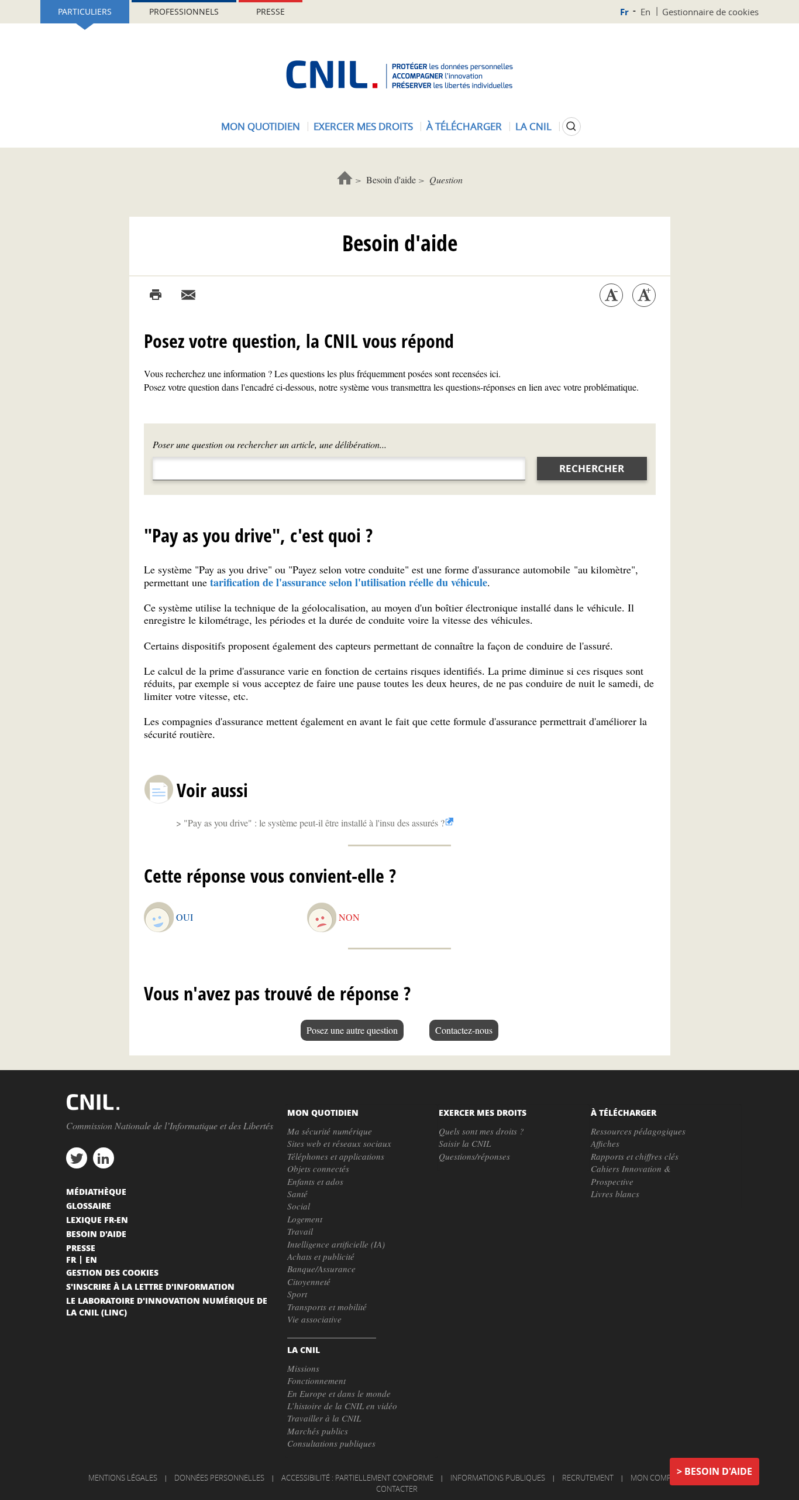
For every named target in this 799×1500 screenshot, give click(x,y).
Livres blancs (615, 1194)
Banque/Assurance (321, 1269)
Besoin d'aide (391, 179)
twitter (76, 1157)
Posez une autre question (352, 1030)
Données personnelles (219, 1477)
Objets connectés (318, 1168)
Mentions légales (122, 1477)
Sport (297, 1294)
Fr (624, 12)
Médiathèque (96, 1191)
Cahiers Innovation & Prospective (631, 1175)
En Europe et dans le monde (339, 1393)
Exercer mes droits (363, 126)
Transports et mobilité (327, 1307)
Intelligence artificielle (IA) (336, 1244)
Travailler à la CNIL (324, 1418)
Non (349, 917)
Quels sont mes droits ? (481, 1131)
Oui (184, 917)
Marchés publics (317, 1431)
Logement (304, 1219)
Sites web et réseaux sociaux (339, 1143)
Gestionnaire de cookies (710, 12)
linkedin (103, 1157)
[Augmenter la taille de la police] (644, 295)
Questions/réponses (474, 1156)
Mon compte (655, 1477)
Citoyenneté (308, 1281)
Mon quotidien (260, 126)
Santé (297, 1194)
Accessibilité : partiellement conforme (357, 1477)
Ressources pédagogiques (638, 1131)
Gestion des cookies (112, 1272)
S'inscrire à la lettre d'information (150, 1286)
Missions (303, 1368)
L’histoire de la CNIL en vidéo (342, 1406)
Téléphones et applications (335, 1156)
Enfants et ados (315, 1181)
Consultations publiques (331, 1443)
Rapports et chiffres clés (635, 1156)
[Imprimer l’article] (155, 295)
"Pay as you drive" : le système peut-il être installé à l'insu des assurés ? (314, 822)
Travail (300, 1231)
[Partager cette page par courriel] (188, 295)
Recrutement (588, 1477)
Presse (270, 11)
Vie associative (314, 1319)
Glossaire (88, 1205)
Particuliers (85, 11)
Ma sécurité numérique (329, 1131)
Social (298, 1206)
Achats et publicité (320, 1256)
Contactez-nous (464, 1030)
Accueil (345, 177)
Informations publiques (497, 1477)
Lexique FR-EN (97, 1219)
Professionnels (184, 11)
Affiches (605, 1143)
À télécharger (464, 126)
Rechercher (591, 468)
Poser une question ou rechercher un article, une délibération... (270, 444)
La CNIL (533, 126)
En (645, 12)
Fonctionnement (316, 1380)
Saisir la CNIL (465, 1143)
